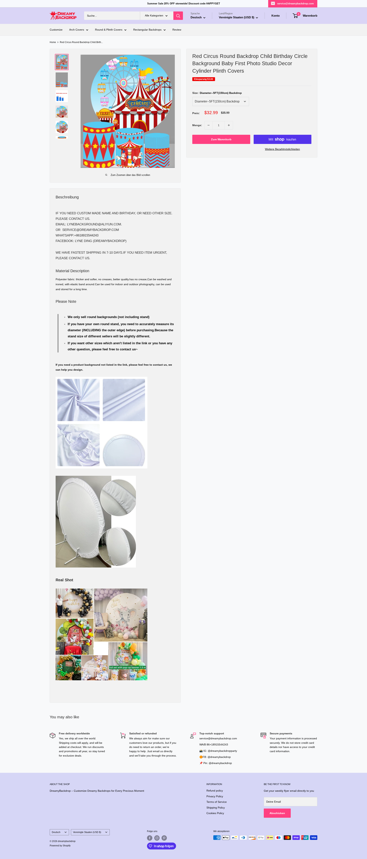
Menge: (197, 125)
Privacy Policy (214, 796)
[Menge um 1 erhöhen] (229, 125)
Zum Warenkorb (221, 139)
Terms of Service (216, 801)
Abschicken (277, 813)
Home (53, 42)
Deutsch (56, 832)
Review (176, 29)
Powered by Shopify (60, 845)
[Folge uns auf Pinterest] (164, 838)
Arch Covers (76, 29)
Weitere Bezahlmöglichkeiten (282, 149)
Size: (217, 93)
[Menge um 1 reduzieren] (209, 125)
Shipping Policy (215, 807)
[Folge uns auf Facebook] (149, 838)
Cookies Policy (215, 813)
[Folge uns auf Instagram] (157, 838)
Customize (56, 29)
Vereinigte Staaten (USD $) (87, 832)
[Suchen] (178, 15)
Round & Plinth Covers (108, 29)
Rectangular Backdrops (147, 29)
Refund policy (214, 790)
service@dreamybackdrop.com (295, 3)
